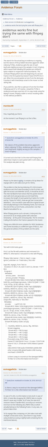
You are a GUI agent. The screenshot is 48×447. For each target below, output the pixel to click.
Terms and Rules (23, 442)
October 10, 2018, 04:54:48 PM (12, 109)
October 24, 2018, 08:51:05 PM (12, 176)
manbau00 (8, 106)
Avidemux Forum (11, 7)
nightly (20, 181)
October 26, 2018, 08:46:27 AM (12, 373)
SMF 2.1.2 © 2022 (19, 444)
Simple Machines (29, 444)
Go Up (4, 429)
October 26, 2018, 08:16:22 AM (12, 242)
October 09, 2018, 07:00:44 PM (12, 56)
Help (15, 442)
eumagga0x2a (29, 22)
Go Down (5, 46)
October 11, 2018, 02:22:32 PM (12, 132)
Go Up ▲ (32, 442)
